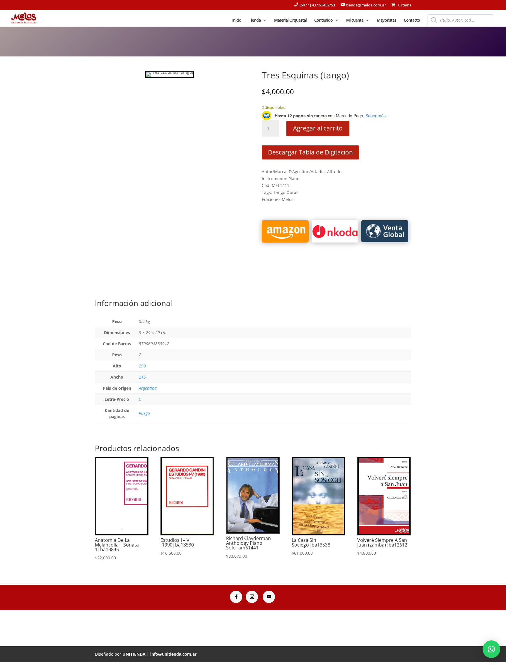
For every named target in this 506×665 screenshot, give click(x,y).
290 (142, 366)
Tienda (255, 20)
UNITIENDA (134, 654)
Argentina (148, 388)
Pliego (144, 413)
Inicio (236, 20)
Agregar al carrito (318, 128)
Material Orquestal (290, 20)
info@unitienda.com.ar (173, 654)
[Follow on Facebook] (236, 597)
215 (142, 377)
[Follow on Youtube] (269, 597)
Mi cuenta (354, 20)
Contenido (323, 20)
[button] (491, 649)
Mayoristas (386, 20)
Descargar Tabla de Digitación (310, 152)
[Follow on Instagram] (252, 597)
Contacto (412, 20)
